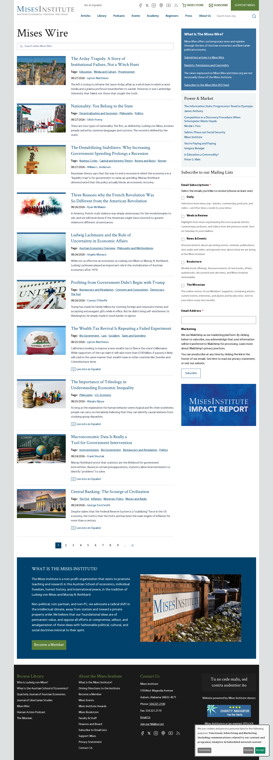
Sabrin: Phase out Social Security (205, 132)
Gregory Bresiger (194, 148)
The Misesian (196, 284)
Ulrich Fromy (95, 119)
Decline (248, 750)
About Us (205, 16)
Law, (104, 335)
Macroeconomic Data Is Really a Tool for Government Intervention (101, 440)
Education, (85, 72)
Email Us (145, 717)
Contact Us (85, 748)
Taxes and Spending (134, 335)
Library (101, 16)
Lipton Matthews (98, 78)
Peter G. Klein (192, 159)
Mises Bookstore (89, 712)
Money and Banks (136, 499)
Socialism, (114, 335)
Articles (85, 16)
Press (188, 16)
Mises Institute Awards (92, 706)
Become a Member (49, 645)
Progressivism (126, 72)
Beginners (172, 16)
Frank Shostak (95, 456)
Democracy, (157, 289)
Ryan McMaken (96, 207)
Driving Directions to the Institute (99, 688)
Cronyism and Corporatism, (132, 289)
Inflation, (96, 499)
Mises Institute (193, 137)
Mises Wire (23, 706)
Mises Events (86, 700)
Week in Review (197, 215)
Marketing (188, 329)
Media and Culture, (105, 72)
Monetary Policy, (113, 499)
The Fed (76, 294)
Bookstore (194, 261)
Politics (139, 113)
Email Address (192, 310)
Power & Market (198, 98)
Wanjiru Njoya (95, 401)
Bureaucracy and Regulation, (96, 289)
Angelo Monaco (96, 254)
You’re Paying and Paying (200, 143)
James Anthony (193, 111)
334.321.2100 (157, 704)
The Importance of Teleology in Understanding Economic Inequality (102, 385)
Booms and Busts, (145, 160)
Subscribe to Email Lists (93, 730)
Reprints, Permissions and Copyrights (206, 65)
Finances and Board (90, 724)
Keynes (162, 160)
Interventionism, (89, 450)
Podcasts (119, 16)
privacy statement (243, 358)
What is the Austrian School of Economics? (42, 688)
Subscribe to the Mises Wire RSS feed (206, 85)
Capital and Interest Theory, (116, 160)
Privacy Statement (90, 742)
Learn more (246, 344)
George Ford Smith (98, 505)
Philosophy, (126, 113)
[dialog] (232, 740)
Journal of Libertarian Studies (35, 700)
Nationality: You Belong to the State (102, 106)
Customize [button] (204, 750)
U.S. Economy (103, 395)
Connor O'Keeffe (97, 300)
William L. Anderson (99, 167)
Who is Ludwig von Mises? (32, 682)
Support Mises (245, 5)
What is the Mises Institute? (95, 682)
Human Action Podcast (31, 712)
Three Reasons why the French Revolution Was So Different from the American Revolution (112, 198)
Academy (153, 16)
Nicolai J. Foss (192, 126)
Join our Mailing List (152, 724)
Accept (260, 750)
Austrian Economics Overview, (97, 248)
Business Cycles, (88, 160)
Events (136, 16)
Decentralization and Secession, (98, 113)
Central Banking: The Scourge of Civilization (110, 492)
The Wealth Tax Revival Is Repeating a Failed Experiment (121, 328)
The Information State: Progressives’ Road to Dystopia (218, 106)
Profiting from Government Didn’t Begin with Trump (118, 283)
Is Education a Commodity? (201, 154)
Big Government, (89, 335)
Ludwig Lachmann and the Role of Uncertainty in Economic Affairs (101, 238)
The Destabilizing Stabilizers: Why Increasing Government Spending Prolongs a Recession (110, 151)
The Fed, (84, 499)
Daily (190, 197)
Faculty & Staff (88, 718)
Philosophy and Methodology (135, 248)
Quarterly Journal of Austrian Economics (41, 694)
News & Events (197, 238)
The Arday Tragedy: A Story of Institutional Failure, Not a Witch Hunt (105, 62)
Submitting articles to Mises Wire (204, 57)
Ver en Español (93, 5)
